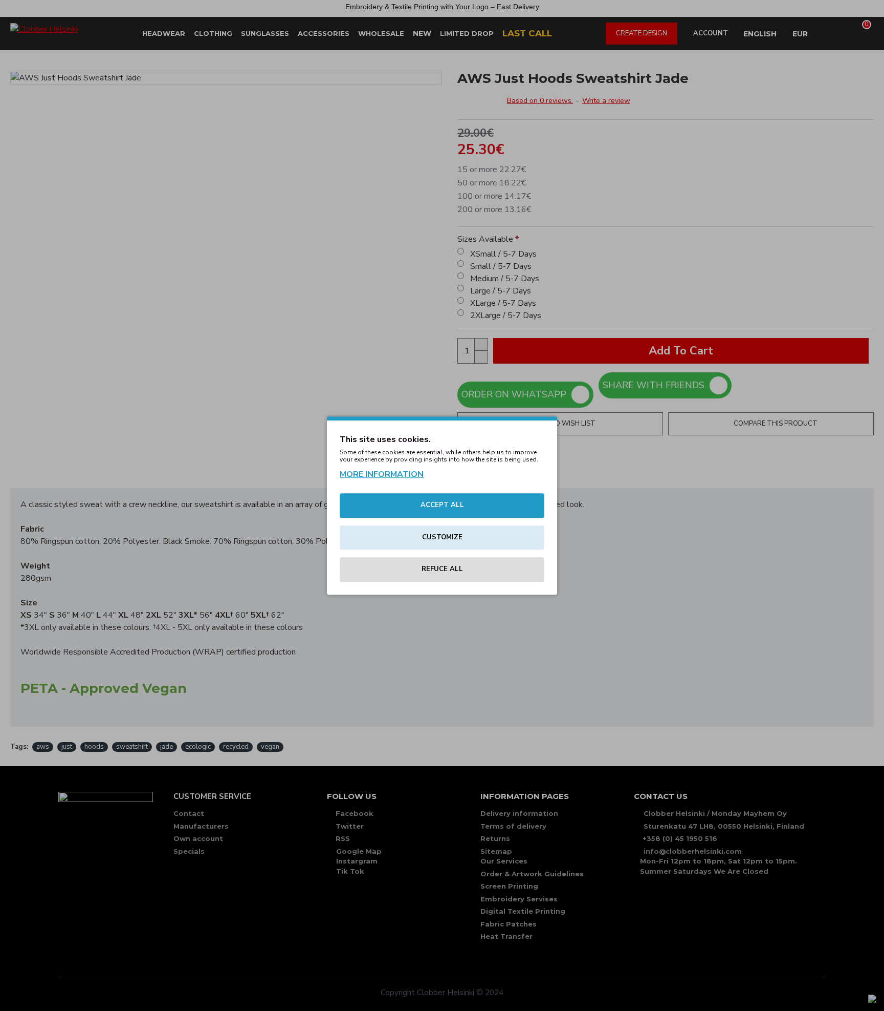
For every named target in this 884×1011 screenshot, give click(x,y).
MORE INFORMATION (382, 474)
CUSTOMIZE (442, 537)
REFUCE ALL (442, 569)
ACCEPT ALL (442, 505)
